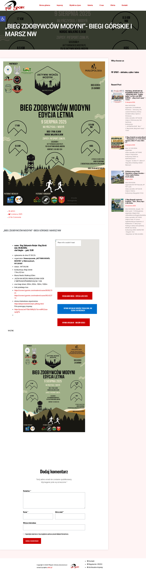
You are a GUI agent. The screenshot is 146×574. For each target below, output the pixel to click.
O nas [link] (102, 5)
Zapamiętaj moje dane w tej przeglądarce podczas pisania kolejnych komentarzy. (47, 534)
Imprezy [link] (60, 5)
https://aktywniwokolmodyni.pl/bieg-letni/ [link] (29, 304)
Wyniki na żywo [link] (75, 5)
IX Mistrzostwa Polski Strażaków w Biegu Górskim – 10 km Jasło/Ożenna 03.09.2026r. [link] (135, 174)
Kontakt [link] (124, 5)
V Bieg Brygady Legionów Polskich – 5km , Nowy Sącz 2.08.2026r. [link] (134, 201)
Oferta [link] (112, 5)
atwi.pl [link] (49, 567)
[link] (3, 19)
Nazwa (25, 512)
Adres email (59, 512)
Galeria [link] (90, 5)
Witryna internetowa (29, 523)
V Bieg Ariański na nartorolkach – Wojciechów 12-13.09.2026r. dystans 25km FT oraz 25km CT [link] (135, 139)
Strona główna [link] (44, 5)
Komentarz (27, 491)
